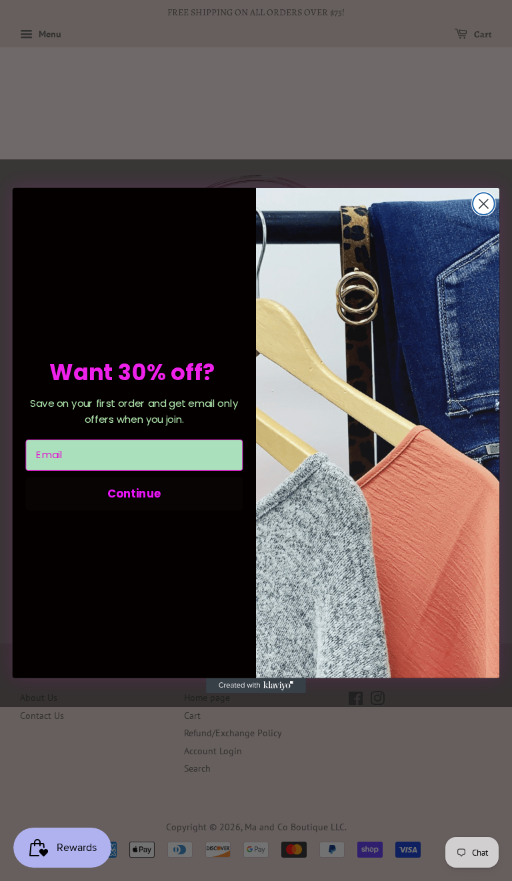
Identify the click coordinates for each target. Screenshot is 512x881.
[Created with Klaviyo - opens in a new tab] (256, 685)
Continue (134, 493)
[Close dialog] (484, 204)
